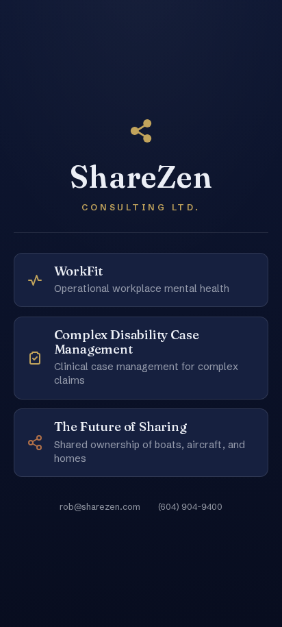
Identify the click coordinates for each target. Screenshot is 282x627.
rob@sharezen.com (100, 506)
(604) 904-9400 (190, 506)
